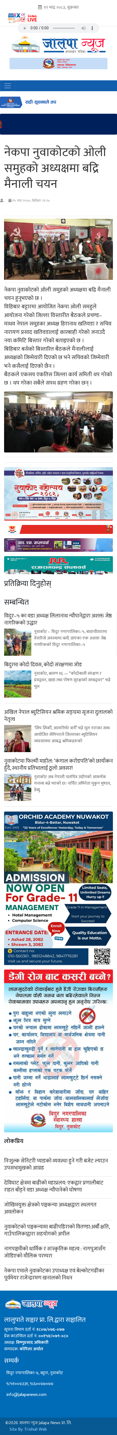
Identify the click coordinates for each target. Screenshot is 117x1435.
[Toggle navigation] (7, 85)
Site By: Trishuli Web (28, 1429)
